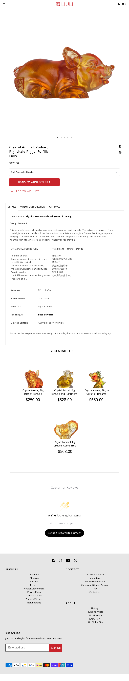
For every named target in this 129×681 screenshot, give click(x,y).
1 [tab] (57, 137)
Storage (34, 581)
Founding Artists (95, 611)
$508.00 (65, 451)
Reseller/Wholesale (95, 581)
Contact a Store (34, 595)
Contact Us (94, 591)
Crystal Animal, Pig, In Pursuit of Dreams (97, 392)
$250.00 (33, 399)
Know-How (94, 618)
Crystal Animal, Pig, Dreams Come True (64, 443)
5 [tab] (71, 137)
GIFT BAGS (54, 206)
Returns (34, 585)
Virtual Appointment (34, 588)
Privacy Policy (34, 591)
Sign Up (56, 647)
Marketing (95, 577)
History (94, 608)
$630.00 (96, 399)
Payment (34, 574)
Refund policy (34, 602)
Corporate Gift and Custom (95, 585)
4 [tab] (68, 137)
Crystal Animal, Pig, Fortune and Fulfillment (64, 392)
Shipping (34, 577)
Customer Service (95, 574)
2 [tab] (61, 137)
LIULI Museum (95, 615)
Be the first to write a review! (64, 532)
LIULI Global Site (95, 622)
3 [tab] (64, 137)
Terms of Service (34, 599)
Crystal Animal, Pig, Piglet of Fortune (33, 392)
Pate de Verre (46, 314)
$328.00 (64, 399)
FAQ (95, 588)
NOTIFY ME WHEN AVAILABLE (34, 182)
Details (12, 206)
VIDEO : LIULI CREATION (32, 206)
